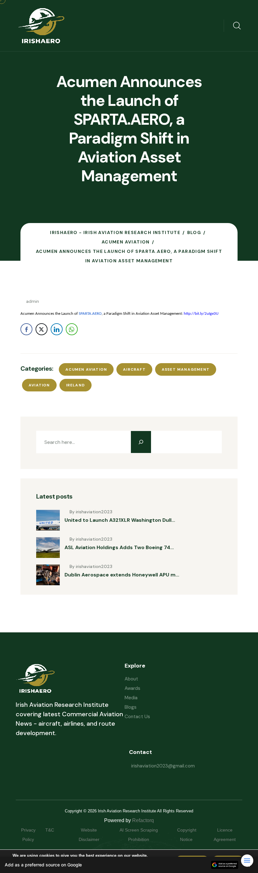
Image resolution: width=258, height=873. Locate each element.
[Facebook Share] (26, 329)
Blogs (131, 707)
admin (32, 301)
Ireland (75, 385)
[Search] (141, 442)
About (131, 679)
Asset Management (186, 369)
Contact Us (137, 716)
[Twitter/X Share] (42, 329)
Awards (132, 688)
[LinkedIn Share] (57, 329)
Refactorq (143, 820)
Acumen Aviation (86, 369)
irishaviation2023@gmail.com (163, 766)
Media (131, 698)
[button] (129, 865)
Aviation (39, 385)
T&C (56, 829)
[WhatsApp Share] (72, 329)
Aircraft (134, 369)
